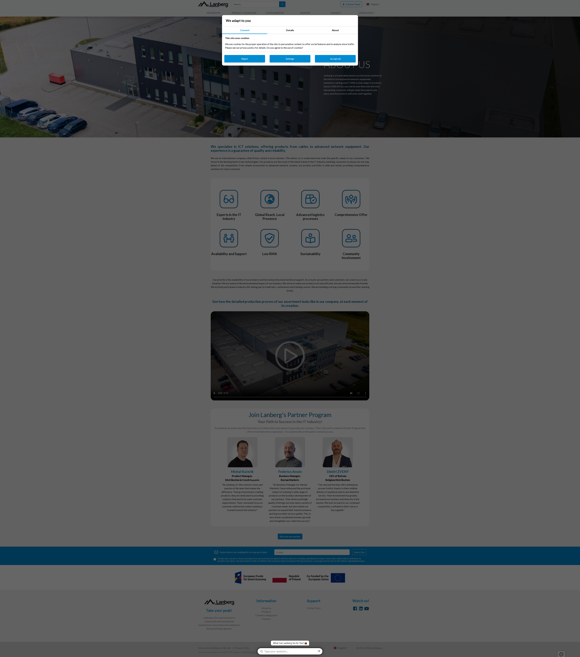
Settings (290, 58)
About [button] (335, 30)
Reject (244, 58)
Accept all (335, 58)
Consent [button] (245, 30)
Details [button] (290, 30)
